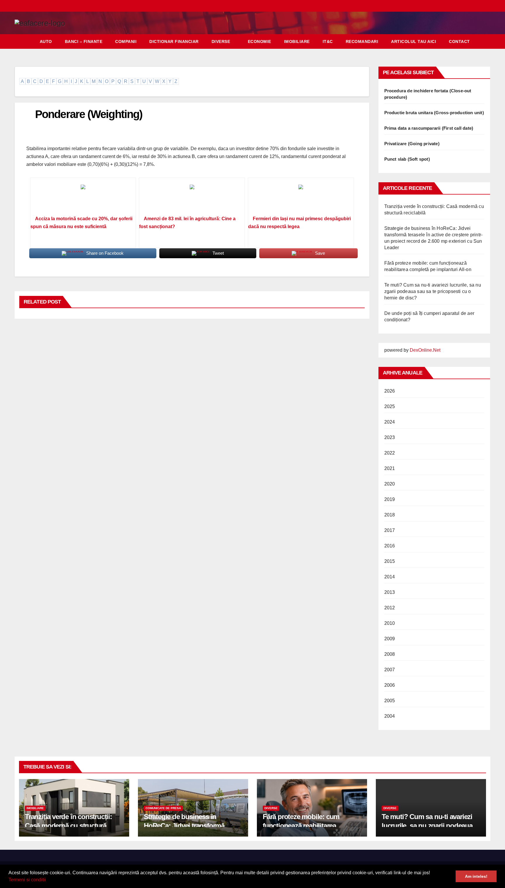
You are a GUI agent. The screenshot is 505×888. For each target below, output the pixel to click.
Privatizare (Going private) (412, 143)
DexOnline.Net (425, 350)
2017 (389, 530)
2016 (389, 545)
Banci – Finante (84, 41)
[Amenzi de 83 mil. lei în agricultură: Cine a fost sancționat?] (192, 199)
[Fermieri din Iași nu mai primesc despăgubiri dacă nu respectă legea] (301, 199)
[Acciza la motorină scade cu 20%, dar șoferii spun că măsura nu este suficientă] (83, 199)
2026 (389, 390)
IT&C (328, 41)
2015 (389, 561)
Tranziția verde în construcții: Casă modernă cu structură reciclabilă (68, 826)
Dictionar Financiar (174, 41)
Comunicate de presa (163, 808)
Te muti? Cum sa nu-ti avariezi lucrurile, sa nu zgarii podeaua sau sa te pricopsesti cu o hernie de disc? (432, 291)
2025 (389, 406)
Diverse (221, 41)
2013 (389, 592)
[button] (48, 880)
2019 (389, 499)
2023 (389, 437)
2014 (389, 576)
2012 (389, 607)
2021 (389, 468)
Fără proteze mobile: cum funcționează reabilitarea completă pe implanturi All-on (307, 826)
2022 (389, 452)
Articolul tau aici (413, 41)
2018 (389, 514)
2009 (389, 638)
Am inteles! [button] (476, 876)
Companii (125, 41)
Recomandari (362, 41)
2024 (389, 421)
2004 (389, 716)
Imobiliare (297, 41)
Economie (259, 41)
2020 (389, 483)
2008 (389, 654)
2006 (389, 685)
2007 (389, 669)
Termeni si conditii (27, 879)
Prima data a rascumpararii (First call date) (428, 128)
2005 (389, 700)
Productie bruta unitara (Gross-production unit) (434, 112)
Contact (459, 41)
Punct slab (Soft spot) (407, 159)
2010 (389, 623)
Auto (46, 41)
